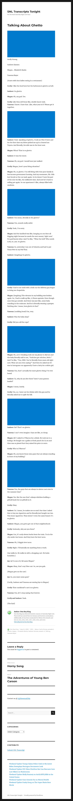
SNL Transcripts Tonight (23, 11)
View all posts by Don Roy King (23, 622)
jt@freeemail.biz (24, 698)
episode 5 (51, 629)
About (36, 629)
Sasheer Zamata (33, 631)
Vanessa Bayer (11, 633)
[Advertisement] (32, 44)
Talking (48, 631)
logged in (20, 649)
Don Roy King (14, 629)
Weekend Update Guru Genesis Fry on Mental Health (29, 780)
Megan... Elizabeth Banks (20, 631)
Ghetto (9, 631)
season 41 (42, 631)
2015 (31, 629)
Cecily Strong (43, 629)
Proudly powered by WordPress (33, 795)
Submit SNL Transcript (16, 750)
